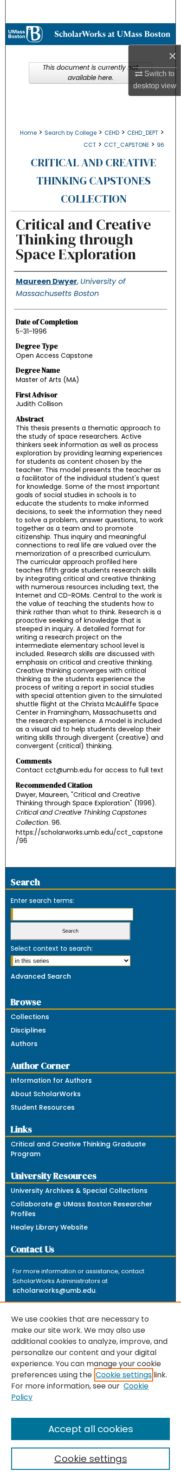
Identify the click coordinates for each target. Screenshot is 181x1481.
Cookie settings (124, 1374)
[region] (90, 1391)
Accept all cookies (90, 1428)
